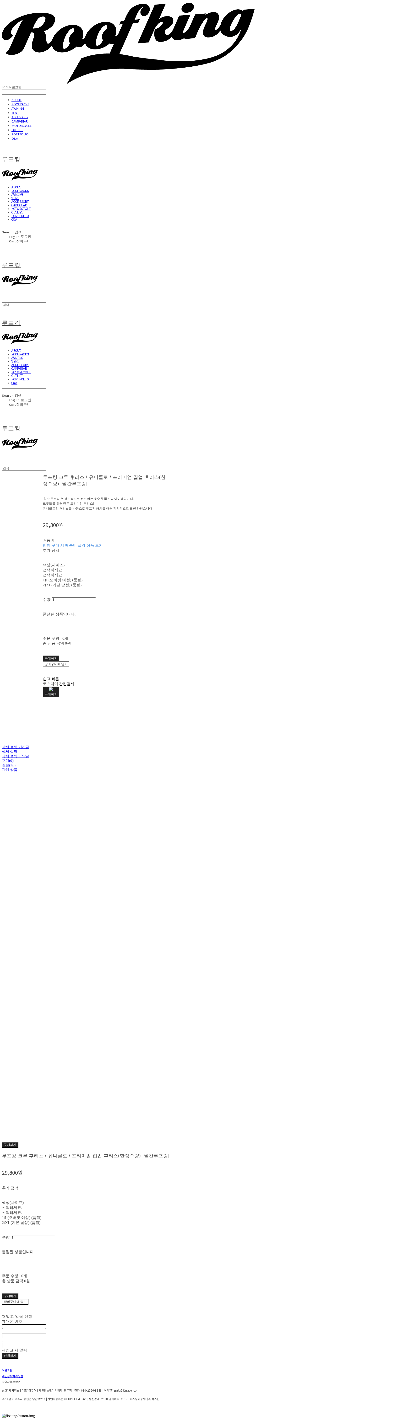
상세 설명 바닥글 (15, 756)
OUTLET (17, 130)
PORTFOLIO (19, 134)
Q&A (14, 138)
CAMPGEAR (19, 121)
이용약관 (7, 1370)
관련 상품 (9, 770)
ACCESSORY (19, 117)
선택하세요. (53, 570)
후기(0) (8, 761)
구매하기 (10, 1145)
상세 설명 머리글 (15, 747)
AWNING (17, 108)
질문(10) (9, 765)
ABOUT (16, 100)
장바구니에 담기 (15, 1301)
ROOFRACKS (20, 104)
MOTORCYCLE (21, 125)
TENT (15, 113)
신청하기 (10, 1355)
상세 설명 (9, 751)
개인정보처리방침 (12, 1376)
